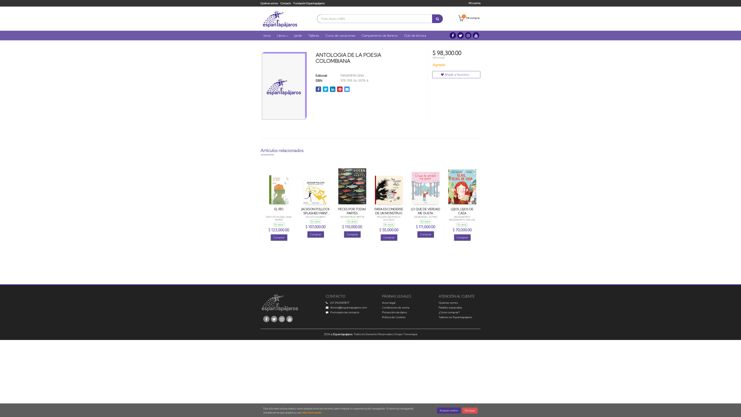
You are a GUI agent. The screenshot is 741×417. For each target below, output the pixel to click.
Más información (312, 412)
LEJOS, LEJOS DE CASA (462, 211)
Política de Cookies (394, 317)
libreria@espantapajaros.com (348, 307)
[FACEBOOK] (453, 35)
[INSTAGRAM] (468, 35)
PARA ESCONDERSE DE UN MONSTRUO (389, 211)
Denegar (470, 410)
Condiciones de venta (395, 307)
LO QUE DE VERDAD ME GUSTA (425, 211)
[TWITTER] (460, 35)
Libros (281, 35)
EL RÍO (278, 209)
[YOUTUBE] (476, 35)
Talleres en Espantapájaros (455, 317)
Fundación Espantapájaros (309, 3)
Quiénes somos (269, 3)
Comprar (279, 237)
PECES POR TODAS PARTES (352, 211)
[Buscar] (437, 18)
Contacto (285, 3)
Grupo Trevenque (406, 334)
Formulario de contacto (344, 312)
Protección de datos (394, 312)
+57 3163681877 (339, 302)
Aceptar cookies (449, 410)
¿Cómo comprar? (449, 312)
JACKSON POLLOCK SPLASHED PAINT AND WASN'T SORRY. (315, 211)
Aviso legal (388, 302)
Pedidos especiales (450, 307)
